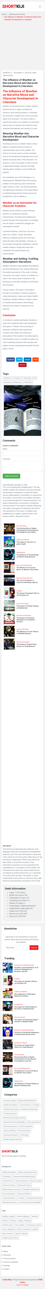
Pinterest (22, 365)
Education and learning (23, 615)
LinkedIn (27, 359)
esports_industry (21, 1233)
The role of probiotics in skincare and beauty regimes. (27, 581)
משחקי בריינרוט (22, 1285)
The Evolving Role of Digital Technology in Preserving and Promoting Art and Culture (27, 530)
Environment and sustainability (14, 1122)
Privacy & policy (9, 1258)
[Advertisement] (22, 44)
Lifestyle (19, 591)
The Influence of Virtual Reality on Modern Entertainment (27, 556)
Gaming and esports (22, 642)
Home (4, 14)
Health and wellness (22, 539)
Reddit (36, 359)
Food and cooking (10, 1100)
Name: (5, 449)
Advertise (7, 1255)
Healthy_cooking (8, 1216)
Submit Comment (11, 476)
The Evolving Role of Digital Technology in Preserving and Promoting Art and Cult (25, 1059)
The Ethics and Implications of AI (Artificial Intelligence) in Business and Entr (26, 969)
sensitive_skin (7, 1225)
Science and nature (22, 603)
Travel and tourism (10, 1113)
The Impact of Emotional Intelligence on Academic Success (25, 620)
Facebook (10, 359)
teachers (35, 1216)
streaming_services (34, 1225)
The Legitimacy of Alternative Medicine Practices (24, 995)
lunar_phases (20, 1225)
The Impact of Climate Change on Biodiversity (27, 607)
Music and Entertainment (24, 565)
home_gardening (9, 1229)
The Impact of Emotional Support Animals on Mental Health (26, 1021)
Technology (24, 1135)
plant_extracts (8, 1233)
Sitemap (6, 1266)
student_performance (10, 1238)
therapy (13, 1221)
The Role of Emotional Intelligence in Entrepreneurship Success (26, 1033)
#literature (28, 382)
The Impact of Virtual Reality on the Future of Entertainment (25, 1008)
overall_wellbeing (23, 1216)
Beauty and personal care (24, 578)
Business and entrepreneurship (24, 965)
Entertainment (20, 552)
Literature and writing (17, 14)
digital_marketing (25, 1221)
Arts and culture (21, 526)
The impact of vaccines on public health (26, 543)
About (5, 1251)
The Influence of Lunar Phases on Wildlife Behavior (27, 632)
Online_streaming (23, 1229)
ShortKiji (7, 1280)
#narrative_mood (30, 378)
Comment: (6, 459)
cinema (5, 1221)
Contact (6, 1269)
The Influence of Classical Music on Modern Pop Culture (27, 568)
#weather (17, 378)
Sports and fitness (10, 1131)
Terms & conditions (10, 1262)
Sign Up (34, 947)
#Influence (7, 378)
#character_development (13, 382)
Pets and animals (19, 1017)
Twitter (19, 359)
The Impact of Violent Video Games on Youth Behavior (26, 645)
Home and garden (26, 1126)
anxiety (35, 1229)
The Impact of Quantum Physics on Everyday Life (27, 594)
